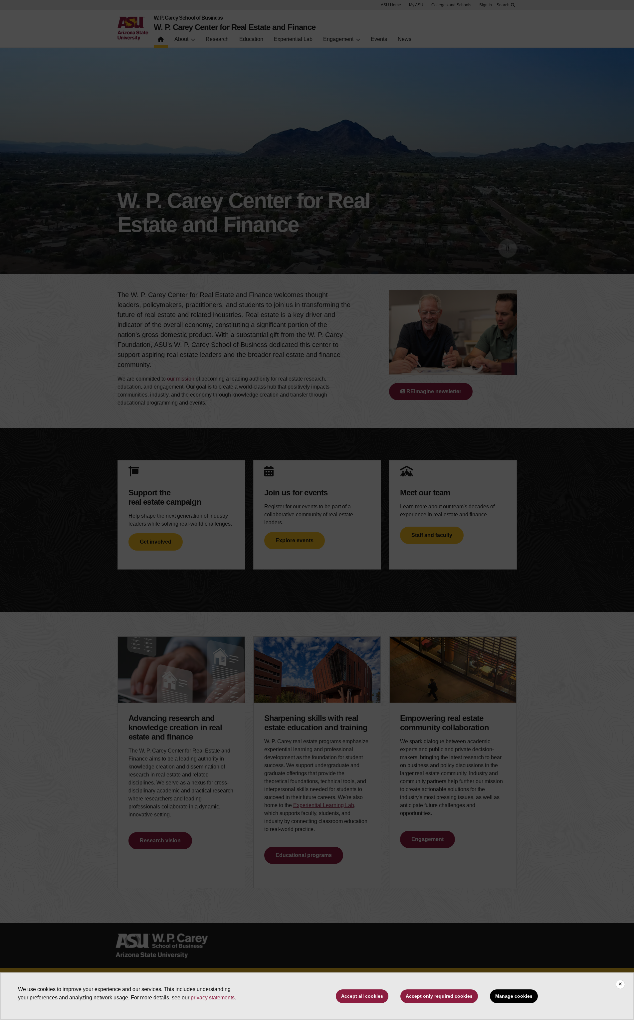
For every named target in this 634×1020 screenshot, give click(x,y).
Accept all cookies (362, 996)
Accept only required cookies (439, 996)
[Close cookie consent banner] (620, 984)
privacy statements (213, 997)
